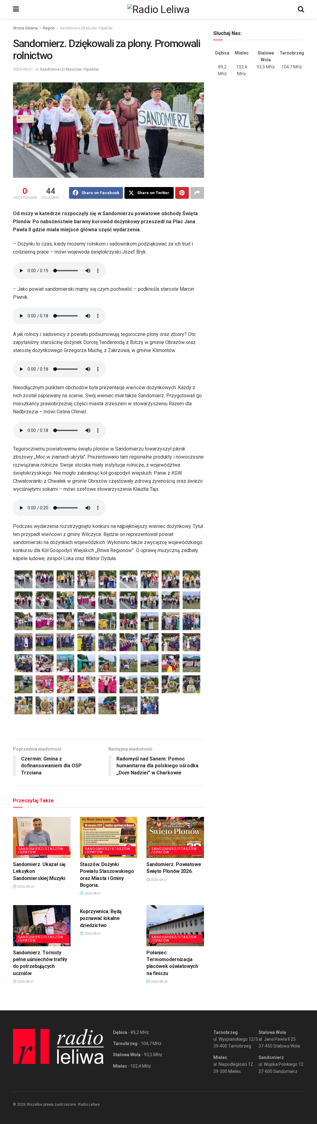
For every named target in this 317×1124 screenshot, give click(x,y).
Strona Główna (25, 28)
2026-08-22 (25, 887)
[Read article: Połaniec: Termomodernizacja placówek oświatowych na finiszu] (175, 925)
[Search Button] (301, 9)
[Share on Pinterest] (182, 193)
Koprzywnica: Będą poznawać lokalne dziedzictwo (101, 918)
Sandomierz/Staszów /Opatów (86, 28)
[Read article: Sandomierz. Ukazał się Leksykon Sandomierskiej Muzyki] (42, 837)
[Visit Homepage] (158, 9)
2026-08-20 (158, 982)
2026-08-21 (92, 893)
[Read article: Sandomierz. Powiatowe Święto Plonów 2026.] (175, 837)
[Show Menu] (16, 9)
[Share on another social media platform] (197, 193)
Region (49, 28)
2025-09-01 (23, 69)
